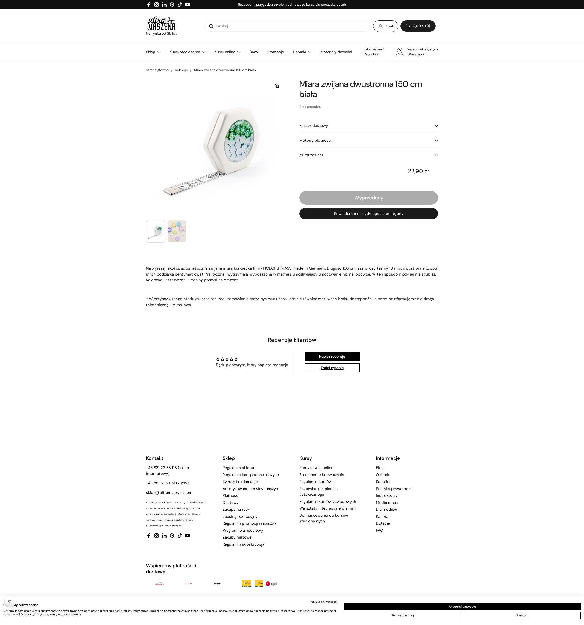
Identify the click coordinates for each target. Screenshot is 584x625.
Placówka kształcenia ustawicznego (318, 491)
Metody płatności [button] (315, 140)
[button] (418, 26)
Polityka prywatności (395, 488)
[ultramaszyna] (161, 23)
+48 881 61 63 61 (160, 482)
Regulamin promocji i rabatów (249, 523)
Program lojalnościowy (243, 530)
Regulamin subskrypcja (243, 544)
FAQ (379, 530)
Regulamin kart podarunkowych (251, 474)
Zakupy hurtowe (237, 537)
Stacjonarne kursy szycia (321, 474)
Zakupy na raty (236, 509)
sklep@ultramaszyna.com (169, 492)
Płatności (231, 495)
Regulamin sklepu (238, 467)
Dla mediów (386, 509)
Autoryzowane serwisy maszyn (250, 488)
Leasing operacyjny (240, 516)
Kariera (382, 516)
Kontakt (383, 481)
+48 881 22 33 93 (161, 467)
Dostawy (230, 502)
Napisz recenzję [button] (332, 356)
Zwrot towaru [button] (311, 154)
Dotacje (383, 523)
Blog (379, 467)
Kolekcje (181, 70)
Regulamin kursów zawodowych (327, 501)
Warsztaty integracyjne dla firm (327, 508)
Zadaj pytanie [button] (332, 367)
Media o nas (387, 502)
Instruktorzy (387, 495)
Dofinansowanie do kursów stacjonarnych (323, 518)
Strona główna (157, 70)
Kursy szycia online (316, 467)
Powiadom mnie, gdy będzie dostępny (368, 213)
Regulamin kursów (315, 481)
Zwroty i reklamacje (240, 481)
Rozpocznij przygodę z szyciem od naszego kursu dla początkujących (292, 4)
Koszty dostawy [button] (313, 125)
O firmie (383, 474)
